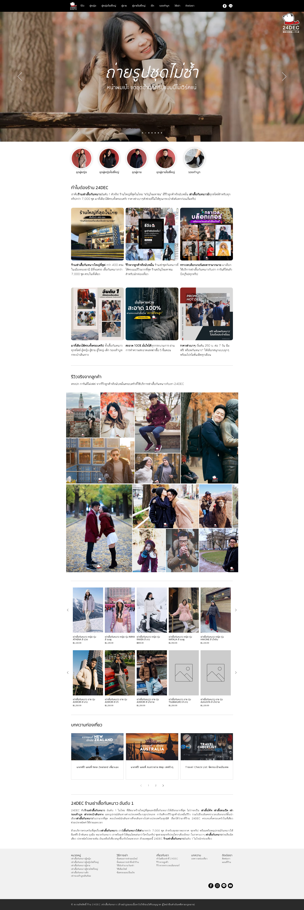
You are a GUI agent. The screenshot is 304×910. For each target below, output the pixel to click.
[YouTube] (230, 885)
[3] (152, 132)
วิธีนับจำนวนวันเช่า (125, 865)
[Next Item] (232, 437)
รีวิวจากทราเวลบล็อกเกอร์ (167, 865)
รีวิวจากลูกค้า (162, 862)
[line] (231, 6)
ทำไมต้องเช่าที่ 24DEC (167, 858)
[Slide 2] (155, 132)
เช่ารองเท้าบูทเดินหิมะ (81, 876)
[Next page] (163, 785)
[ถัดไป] (284, 76)
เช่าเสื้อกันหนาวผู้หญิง (81, 858)
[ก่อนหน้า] (20, 76)
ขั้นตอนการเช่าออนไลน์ (127, 858)
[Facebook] (225, 6)
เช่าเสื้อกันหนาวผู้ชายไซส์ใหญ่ (84, 869)
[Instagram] (217, 885)
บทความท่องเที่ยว (199, 858)
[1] (145, 132)
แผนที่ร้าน (226, 862)
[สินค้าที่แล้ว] (68, 610)
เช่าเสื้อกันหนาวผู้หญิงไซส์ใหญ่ (85, 862)
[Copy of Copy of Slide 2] (161, 132)
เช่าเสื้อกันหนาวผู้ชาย (80, 865)
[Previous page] (141, 785)
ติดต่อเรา (226, 858)
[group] (152, 615)
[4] (148, 132)
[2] (142, 132)
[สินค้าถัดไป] (236, 610)
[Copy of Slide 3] (158, 132)
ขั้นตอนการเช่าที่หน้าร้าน (128, 862)
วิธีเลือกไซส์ (122, 869)
